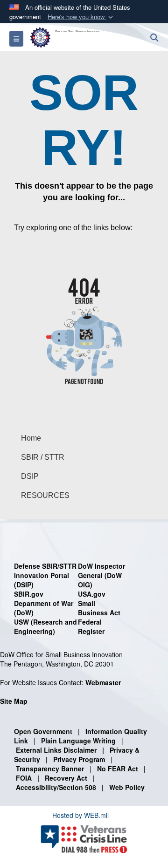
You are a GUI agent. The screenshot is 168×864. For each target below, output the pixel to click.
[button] (81, 17)
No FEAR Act (117, 768)
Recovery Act (66, 777)
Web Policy (127, 787)
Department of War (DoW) (43, 608)
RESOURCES (45, 495)
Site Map (14, 701)
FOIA (24, 777)
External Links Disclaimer (56, 750)
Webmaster (103, 682)
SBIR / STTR (42, 457)
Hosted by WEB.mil (80, 815)
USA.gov (91, 594)
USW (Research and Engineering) (45, 626)
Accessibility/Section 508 (56, 787)
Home (31, 438)
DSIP (30, 476)
